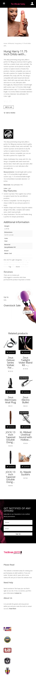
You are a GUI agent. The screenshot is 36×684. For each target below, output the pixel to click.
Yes (15, 347)
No (21, 347)
